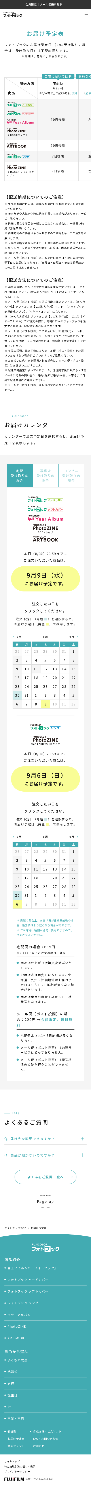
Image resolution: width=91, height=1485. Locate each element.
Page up (45, 1201)
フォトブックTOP (15, 1228)
